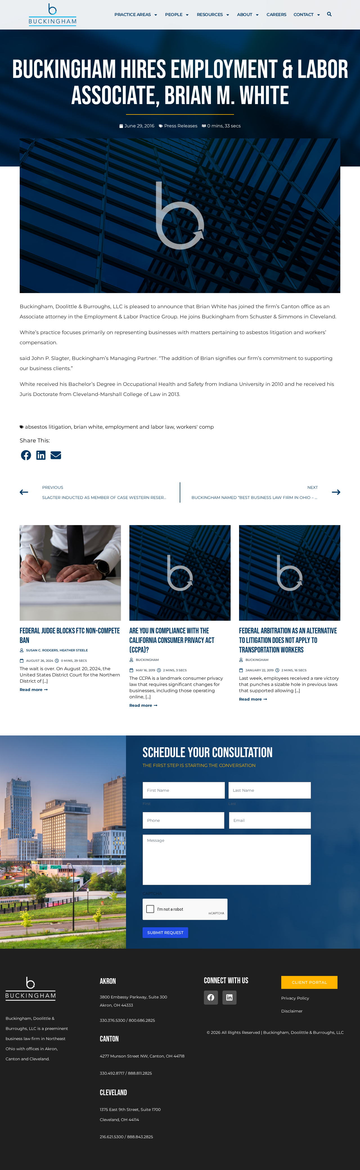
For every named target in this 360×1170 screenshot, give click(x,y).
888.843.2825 (140, 1136)
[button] (26, 455)
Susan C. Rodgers (42, 650)
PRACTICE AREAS (132, 14)
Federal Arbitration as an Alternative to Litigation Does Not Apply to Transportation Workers (288, 640)
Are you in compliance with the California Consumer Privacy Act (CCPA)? (171, 640)
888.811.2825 (140, 1073)
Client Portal (309, 982)
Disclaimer (292, 1011)
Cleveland (113, 1092)
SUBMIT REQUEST (165, 932)
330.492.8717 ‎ (112, 1073)
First (146, 803)
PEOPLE (173, 14)
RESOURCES (210, 14)
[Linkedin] (229, 998)
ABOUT (244, 14)
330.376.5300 (112, 1020)
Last (232, 803)
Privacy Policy (295, 998)
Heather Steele (74, 650)
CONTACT (304, 14)
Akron (108, 981)
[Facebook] (211, 998)
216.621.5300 (111, 1136)
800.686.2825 (142, 1020)
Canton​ (109, 1039)
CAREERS (276, 14)
